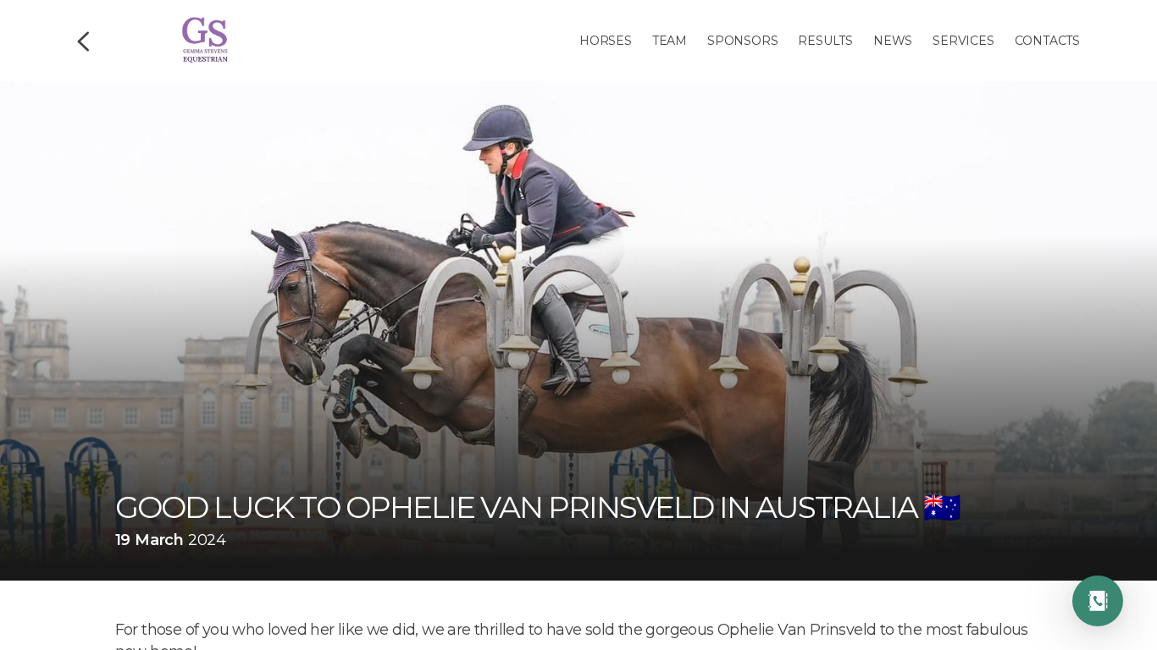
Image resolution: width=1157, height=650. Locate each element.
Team (669, 40)
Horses (605, 40)
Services (963, 40)
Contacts (1047, 40)
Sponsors (742, 40)
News (892, 40)
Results (825, 40)
